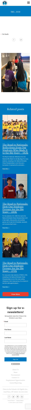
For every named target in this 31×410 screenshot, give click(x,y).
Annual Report (11, 400)
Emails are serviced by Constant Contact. (18, 354)
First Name (7, 329)
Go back (5, 34)
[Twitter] (13, 396)
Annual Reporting (16, 383)
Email (6, 321)
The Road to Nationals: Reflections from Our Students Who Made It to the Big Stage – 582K (15, 149)
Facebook (13, 40)
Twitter (21, 40)
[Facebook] (9, 396)
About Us (15, 370)
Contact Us (15, 378)
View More (15, 294)
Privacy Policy (19, 400)
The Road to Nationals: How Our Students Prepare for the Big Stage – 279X (15, 267)
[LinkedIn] (22, 396)
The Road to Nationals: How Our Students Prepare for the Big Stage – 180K (15, 208)
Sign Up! (15, 359)
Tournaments (15, 375)
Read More (5, 168)
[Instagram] (17, 396)
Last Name (7, 337)
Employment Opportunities (15, 380)
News (15, 372)
